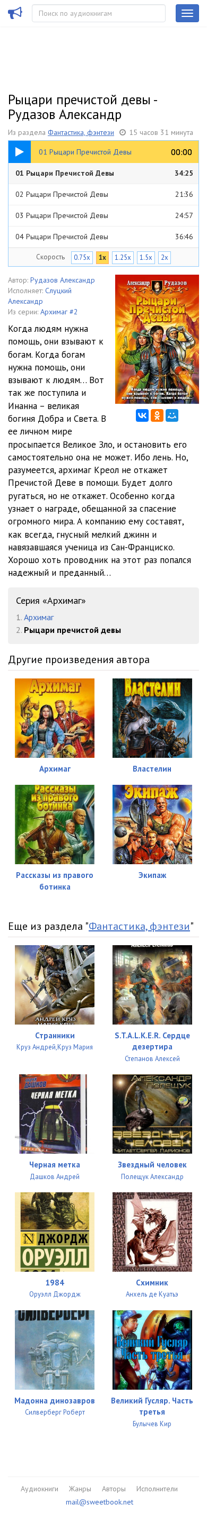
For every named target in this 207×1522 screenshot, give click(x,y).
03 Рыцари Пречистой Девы (104, 215)
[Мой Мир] (172, 415)
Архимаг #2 (59, 311)
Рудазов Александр (62, 280)
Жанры (80, 1488)
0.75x (82, 257)
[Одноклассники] (157, 415)
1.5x (146, 257)
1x (102, 257)
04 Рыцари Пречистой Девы (104, 236)
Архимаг (39, 617)
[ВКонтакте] (142, 415)
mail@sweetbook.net (99, 1502)
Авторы (114, 1488)
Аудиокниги (39, 1488)
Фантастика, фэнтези (81, 132)
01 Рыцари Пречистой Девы (104, 173)
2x (164, 257)
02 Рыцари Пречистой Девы (104, 194)
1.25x (123, 257)
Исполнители (157, 1488)
